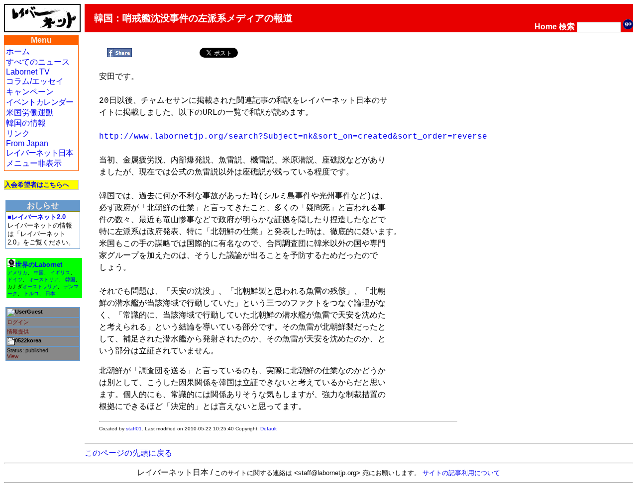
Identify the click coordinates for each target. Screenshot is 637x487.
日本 (50, 293)
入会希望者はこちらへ (36, 184)
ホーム (18, 51)
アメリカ (17, 272)
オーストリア (44, 279)
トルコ (31, 293)
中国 (39, 272)
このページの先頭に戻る (128, 453)
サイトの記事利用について (461, 473)
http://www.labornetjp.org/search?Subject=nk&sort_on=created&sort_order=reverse (293, 136)
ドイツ (14, 279)
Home (545, 26)
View (12, 356)
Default (268, 428)
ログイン (18, 322)
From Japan (27, 143)
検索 (567, 26)
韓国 (70, 279)
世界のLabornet (38, 264)
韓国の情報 (26, 123)
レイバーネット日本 (39, 153)
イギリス (60, 272)
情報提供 (18, 331)
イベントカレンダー (39, 102)
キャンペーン (30, 91)
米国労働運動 (30, 112)
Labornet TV (28, 72)
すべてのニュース (38, 62)
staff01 (134, 428)
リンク (18, 133)
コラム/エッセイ (35, 81)
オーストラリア (39, 286)
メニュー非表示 (34, 163)
